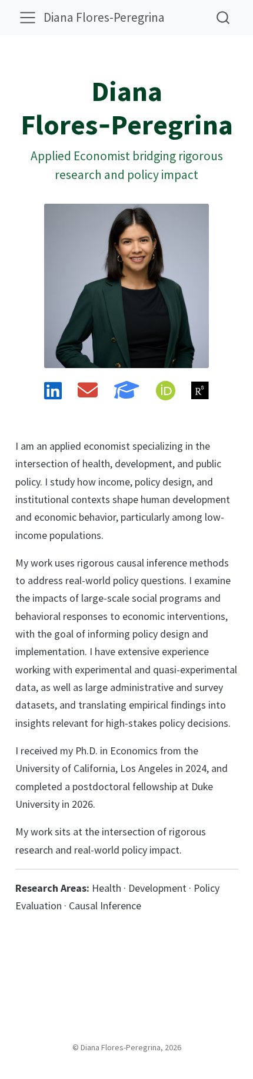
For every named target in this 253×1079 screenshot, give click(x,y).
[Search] (223, 17)
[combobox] (223, 17)
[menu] (28, 18)
